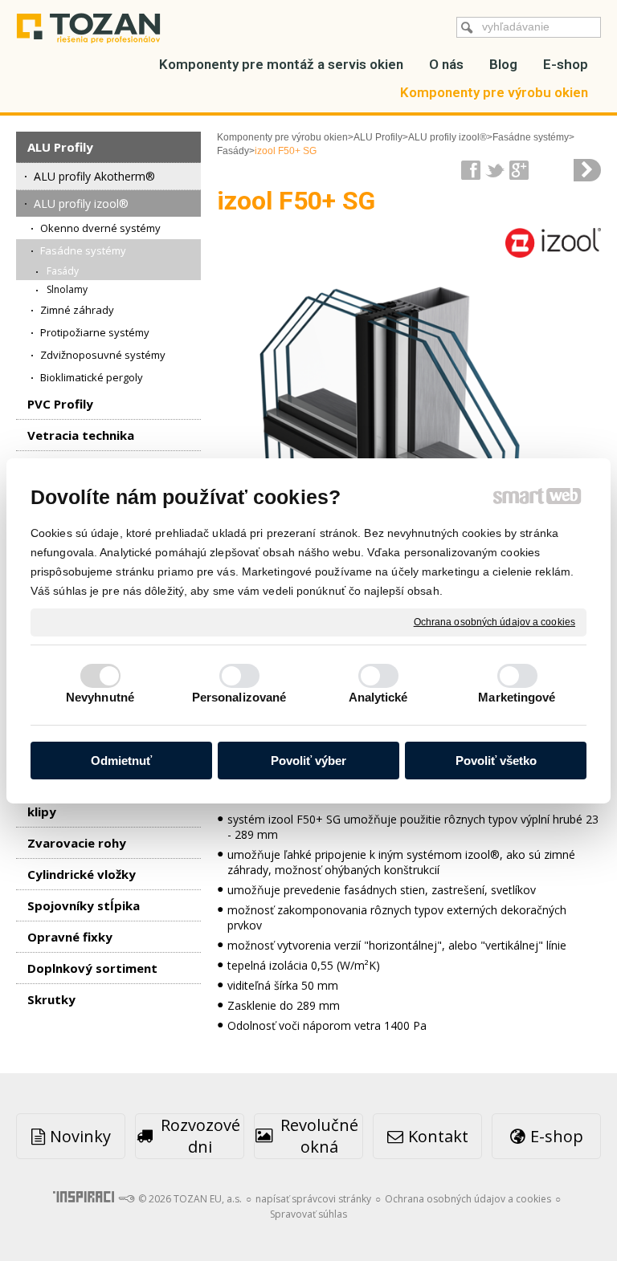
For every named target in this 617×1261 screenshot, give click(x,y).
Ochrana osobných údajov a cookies (494, 621)
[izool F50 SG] (587, 170)
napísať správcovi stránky (313, 1199)
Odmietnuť (121, 760)
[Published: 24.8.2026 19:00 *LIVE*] (126, 1199)
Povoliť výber (308, 760)
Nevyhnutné (100, 697)
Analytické (378, 697)
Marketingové (516, 697)
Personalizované (239, 697)
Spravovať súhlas (308, 1214)
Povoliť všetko (496, 760)
